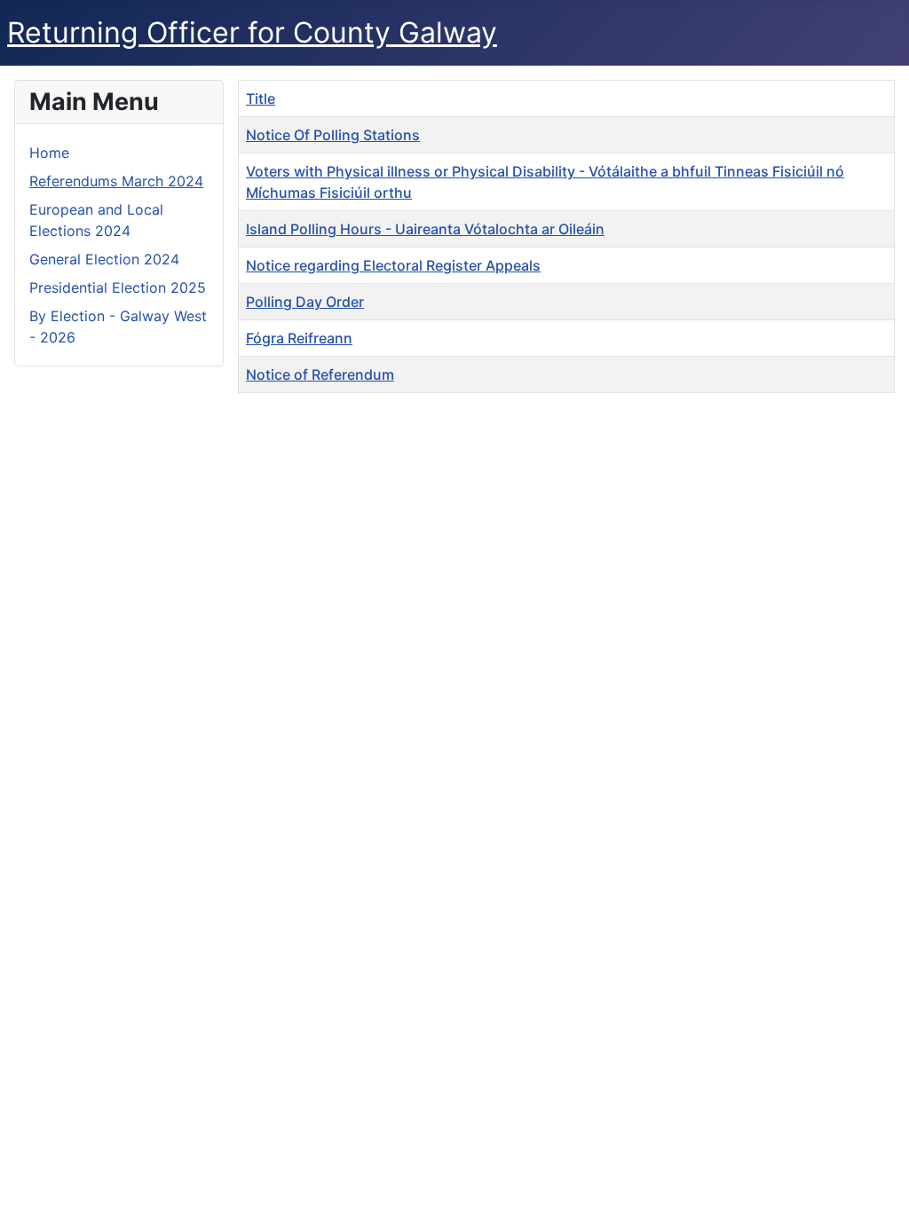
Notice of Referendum (320, 374)
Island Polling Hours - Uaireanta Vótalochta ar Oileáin (425, 229)
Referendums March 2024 (116, 181)
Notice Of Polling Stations (333, 135)
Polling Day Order (305, 302)
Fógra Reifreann (299, 338)
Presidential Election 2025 (117, 287)
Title (260, 98)
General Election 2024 (104, 259)
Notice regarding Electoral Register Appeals (393, 265)
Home (49, 152)
